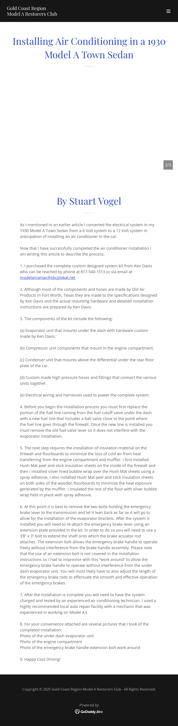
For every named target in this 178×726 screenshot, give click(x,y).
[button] (168, 11)
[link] (32, 14)
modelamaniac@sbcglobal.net (47, 277)
